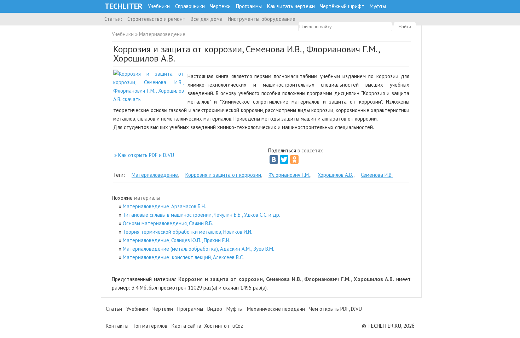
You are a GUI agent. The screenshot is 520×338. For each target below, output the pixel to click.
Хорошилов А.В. (335, 174)
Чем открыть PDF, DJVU (335, 308)
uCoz (237, 325)
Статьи (114, 308)
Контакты (117, 325)
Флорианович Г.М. (289, 174)
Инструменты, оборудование (261, 19)
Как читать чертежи (291, 6)
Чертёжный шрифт (342, 6)
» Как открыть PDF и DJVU (144, 155)
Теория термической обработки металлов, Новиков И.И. (187, 231)
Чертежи (220, 6)
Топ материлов (150, 325)
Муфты (378, 6)
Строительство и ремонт (156, 19)
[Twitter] (284, 159)
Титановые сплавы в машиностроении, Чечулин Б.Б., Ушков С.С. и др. (201, 214)
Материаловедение (162, 34)
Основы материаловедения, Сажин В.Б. (168, 223)
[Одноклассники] (294, 159)
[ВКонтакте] (274, 159)
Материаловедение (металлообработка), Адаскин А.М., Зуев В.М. (198, 248)
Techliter (123, 6)
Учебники (159, 6)
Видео (214, 308)
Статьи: (113, 19)
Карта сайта (186, 325)
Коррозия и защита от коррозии (223, 174)
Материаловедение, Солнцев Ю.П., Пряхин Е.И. (176, 240)
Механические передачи (276, 308)
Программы (249, 6)
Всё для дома (207, 19)
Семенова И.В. (377, 174)
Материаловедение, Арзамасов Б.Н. (164, 206)
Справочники (190, 6)
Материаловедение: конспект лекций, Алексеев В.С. (183, 257)
